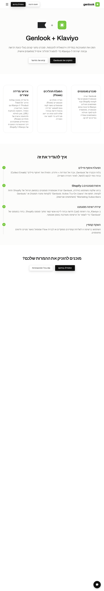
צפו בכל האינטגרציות (41, 268)
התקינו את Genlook (62, 60)
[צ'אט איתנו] (97, 584)
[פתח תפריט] (7, 4)
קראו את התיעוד (38, 60)
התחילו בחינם (18, 4)
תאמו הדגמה (33, 4)
